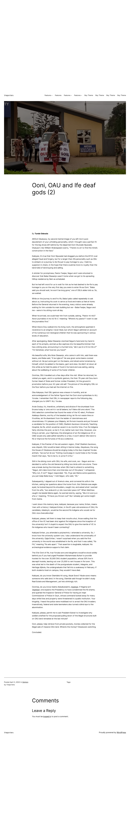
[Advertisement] (65, 14)
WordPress (121, 732)
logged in (47, 716)
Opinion (25, 682)
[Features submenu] (52, 95)
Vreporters (8, 95)
